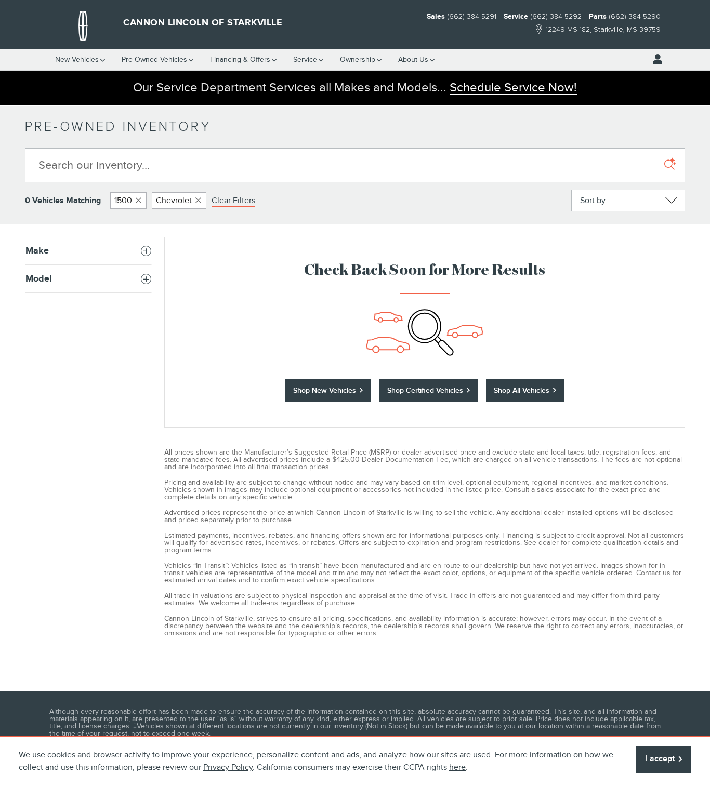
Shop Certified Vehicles (425, 390)
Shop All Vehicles (521, 390)
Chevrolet (174, 200)
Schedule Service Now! (513, 87)
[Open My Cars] (655, 59)
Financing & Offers (240, 59)
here (457, 767)
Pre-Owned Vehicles (154, 59)
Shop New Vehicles (324, 390)
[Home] (83, 26)
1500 (123, 200)
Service (305, 59)
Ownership (357, 59)
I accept (660, 758)
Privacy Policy (228, 767)
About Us (413, 59)
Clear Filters (233, 200)
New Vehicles (77, 59)
